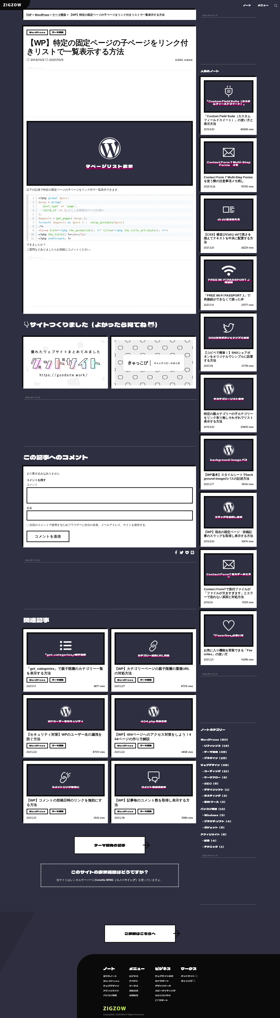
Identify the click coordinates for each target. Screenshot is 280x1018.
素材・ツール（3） (215, 802)
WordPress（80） (215, 739)
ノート (247, 5)
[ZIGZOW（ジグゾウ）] (12, 4)
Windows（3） (215, 815)
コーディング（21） (217, 771)
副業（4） (211, 840)
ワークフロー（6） (216, 777)
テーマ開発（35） (216, 752)
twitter (182, 553)
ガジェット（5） (215, 827)
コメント (32, 484)
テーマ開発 (57, 32)
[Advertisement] (110, 93)
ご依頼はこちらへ (140, 933)
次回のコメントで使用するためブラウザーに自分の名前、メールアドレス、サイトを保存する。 (88, 525)
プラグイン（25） (216, 758)
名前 (29, 508)
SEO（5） (212, 783)
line (192, 553)
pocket (187, 553)
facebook (176, 553)
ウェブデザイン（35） (215, 765)
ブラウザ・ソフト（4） (218, 821)
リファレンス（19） (217, 746)
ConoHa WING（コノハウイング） (116, 880)
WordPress (37, 32)
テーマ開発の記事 (109, 845)
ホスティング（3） (216, 796)
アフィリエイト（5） (214, 834)
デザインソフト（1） (217, 790)
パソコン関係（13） (214, 809)
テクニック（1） (214, 847)
